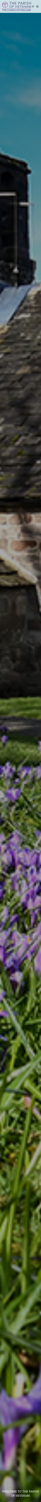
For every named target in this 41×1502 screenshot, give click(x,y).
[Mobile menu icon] (37, 6)
